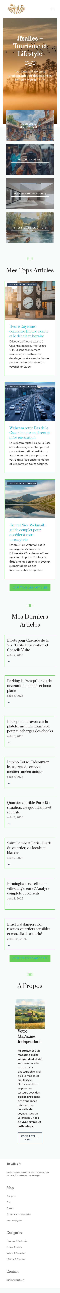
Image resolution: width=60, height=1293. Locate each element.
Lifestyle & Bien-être (16, 1259)
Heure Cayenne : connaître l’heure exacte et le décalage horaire (28, 331)
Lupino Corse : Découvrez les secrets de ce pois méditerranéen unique (28, 767)
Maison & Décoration (16, 1253)
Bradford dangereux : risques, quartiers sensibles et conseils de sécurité (28, 929)
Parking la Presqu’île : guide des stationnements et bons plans (29, 686)
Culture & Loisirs (14, 1247)
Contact (10, 1208)
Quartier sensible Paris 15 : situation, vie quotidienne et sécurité (29, 807)
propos (11, 1196)
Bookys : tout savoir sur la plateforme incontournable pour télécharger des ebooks (30, 726)
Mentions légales (14, 1220)
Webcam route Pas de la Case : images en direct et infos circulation (29, 433)
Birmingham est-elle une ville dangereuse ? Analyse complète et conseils (28, 888)
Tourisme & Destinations (18, 1241)
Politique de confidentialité (18, 1214)
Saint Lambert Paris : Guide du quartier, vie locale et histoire (29, 848)
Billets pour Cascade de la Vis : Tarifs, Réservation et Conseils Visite (28, 645)
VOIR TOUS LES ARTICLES (30, 587)
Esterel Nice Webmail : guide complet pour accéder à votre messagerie (27, 532)
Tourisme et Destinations (22, 285)
